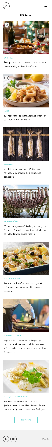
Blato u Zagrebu (12, 336)
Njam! (7, 111)
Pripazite (8, 164)
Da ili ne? (8, 58)
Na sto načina (11, 222)
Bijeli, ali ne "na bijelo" (16, 397)
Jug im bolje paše (13, 279)
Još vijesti (26, 420)
